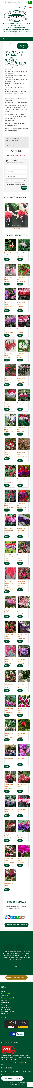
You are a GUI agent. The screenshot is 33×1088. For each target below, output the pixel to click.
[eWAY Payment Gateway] (16, 1024)
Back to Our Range (23, 46)
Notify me (24, 187)
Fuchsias (7, 45)
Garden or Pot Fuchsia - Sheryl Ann (21, 429)
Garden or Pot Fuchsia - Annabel (21, 254)
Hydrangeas (5, 1005)
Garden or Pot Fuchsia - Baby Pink (8, 279)
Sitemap (4, 1082)
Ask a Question (9, 197)
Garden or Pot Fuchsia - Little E (21, 355)
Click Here (22, 1062)
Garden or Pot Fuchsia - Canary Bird (21, 279)
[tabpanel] (16, 958)
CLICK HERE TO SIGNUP (12, 1078)
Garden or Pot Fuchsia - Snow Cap (8, 454)
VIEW (6, 259)
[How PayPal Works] (16, 1034)
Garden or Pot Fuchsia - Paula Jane (21, 404)
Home (5, 43)
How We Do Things (21, 197)
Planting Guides (6, 1009)
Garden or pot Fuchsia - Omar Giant (8, 404)
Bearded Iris (5, 1002)
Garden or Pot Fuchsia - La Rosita (8, 355)
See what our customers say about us (16, 977)
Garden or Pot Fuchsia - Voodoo (21, 480)
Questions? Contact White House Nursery (16, 924)
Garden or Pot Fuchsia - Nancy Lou (21, 380)
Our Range (10, 43)
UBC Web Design (19, 1084)
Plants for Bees (6, 1007)
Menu (5, 39)
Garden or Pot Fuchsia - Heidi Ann (21, 330)
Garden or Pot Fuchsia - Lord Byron (8, 380)
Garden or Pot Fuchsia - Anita (8, 254)
